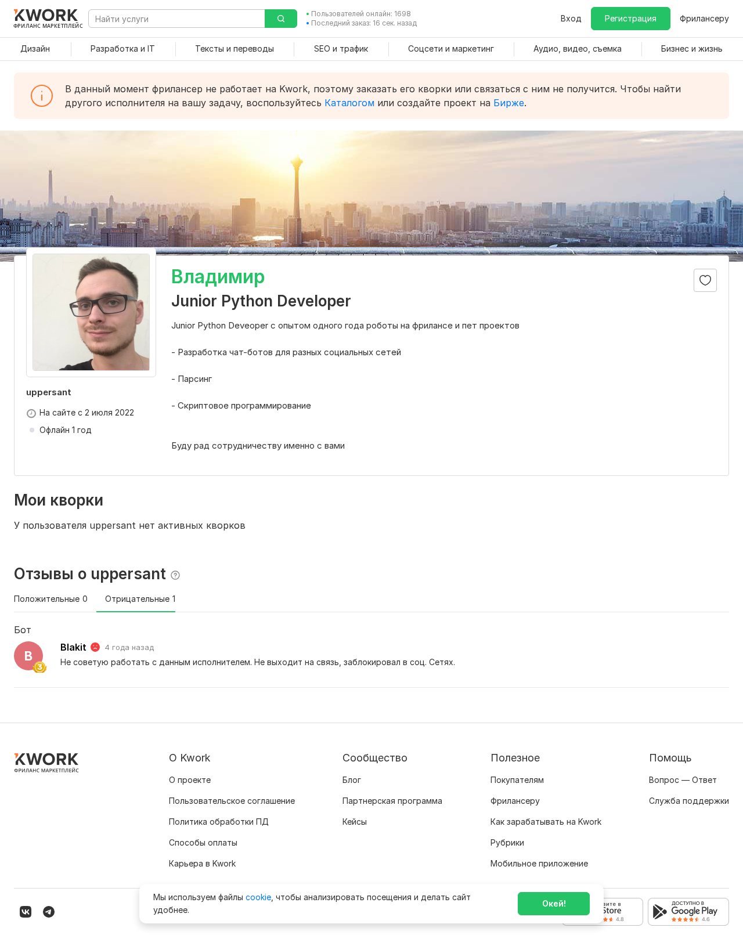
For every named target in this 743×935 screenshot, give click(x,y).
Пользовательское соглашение (232, 801)
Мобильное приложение (539, 863)
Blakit (73, 647)
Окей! (554, 903)
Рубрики (507, 842)
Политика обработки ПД (219, 821)
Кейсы (354, 821)
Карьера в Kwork (202, 863)
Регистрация (631, 18)
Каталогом (349, 103)
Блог (351, 780)
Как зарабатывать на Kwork (545, 821)
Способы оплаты (203, 842)
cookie (258, 897)
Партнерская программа (392, 801)
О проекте (190, 780)
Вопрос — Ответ (683, 780)
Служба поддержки (689, 801)
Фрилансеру (704, 18)
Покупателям (517, 780)
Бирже (508, 103)
